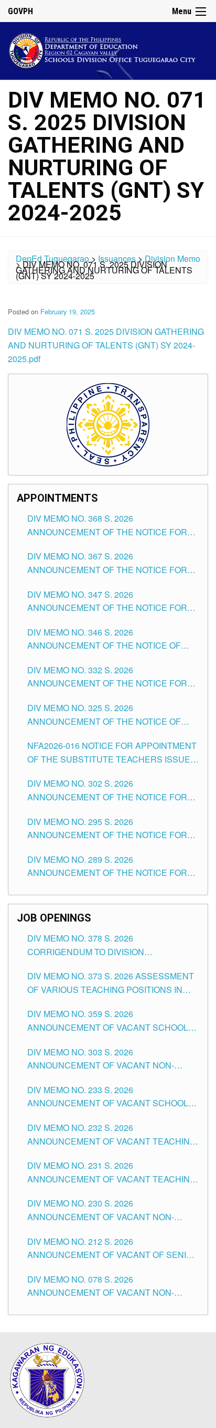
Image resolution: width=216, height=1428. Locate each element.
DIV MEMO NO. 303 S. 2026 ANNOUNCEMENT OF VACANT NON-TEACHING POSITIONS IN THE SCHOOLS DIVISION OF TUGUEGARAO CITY (109, 1059)
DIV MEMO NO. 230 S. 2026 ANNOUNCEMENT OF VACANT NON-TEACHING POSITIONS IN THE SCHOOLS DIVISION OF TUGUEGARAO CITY (109, 1210)
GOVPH (20, 11)
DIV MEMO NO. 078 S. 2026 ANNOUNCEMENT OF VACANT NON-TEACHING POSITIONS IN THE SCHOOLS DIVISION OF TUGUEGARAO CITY (109, 1286)
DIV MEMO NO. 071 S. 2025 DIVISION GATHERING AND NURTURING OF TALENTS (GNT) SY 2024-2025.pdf (106, 344)
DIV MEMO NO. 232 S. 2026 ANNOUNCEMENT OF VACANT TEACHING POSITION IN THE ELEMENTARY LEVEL (111, 1135)
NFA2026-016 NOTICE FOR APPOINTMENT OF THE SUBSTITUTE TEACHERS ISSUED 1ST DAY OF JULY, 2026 (112, 752)
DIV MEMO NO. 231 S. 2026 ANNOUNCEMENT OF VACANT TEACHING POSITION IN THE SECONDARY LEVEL (111, 1172)
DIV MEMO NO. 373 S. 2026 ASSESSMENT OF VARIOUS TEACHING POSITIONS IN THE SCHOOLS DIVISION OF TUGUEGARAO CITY (110, 983)
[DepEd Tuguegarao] (108, 49)
